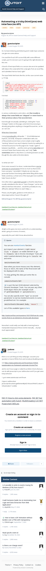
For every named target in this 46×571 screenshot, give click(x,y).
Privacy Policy (18, 565)
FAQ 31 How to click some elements (16, 398)
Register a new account (23, 435)
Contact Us (29, 565)
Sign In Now (23, 450)
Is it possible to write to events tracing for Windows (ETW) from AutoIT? (17, 486)
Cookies (38, 565)
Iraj (5, 535)
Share (11, 464)
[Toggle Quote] (5, 240)
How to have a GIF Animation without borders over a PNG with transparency (17, 519)
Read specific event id (10, 533)
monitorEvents (19, 245)
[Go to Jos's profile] (41, 501)
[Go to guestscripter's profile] (4, 45)
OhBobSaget (8, 522)
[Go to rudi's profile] (41, 534)
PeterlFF (7, 490)
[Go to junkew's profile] (4, 351)
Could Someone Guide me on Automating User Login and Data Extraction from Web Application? (19, 502)
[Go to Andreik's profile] (41, 519)
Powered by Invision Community (23, 568)
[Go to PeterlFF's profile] (41, 486)
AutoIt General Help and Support (25, 35)
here (28, 308)
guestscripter (8, 33)
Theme (7, 565)
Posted (15, 46)
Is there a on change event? (12, 545)
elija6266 (7, 507)
